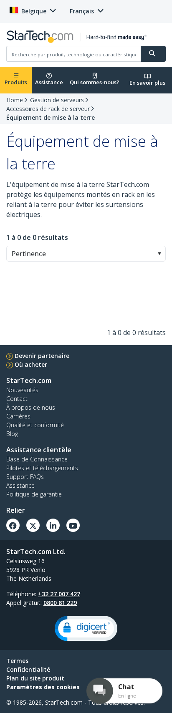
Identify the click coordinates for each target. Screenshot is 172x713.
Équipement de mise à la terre (50, 117)
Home (14, 100)
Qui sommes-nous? (94, 82)
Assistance (49, 82)
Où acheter (31, 364)
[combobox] (86, 254)
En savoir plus (147, 82)
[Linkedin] (53, 525)
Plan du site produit (35, 678)
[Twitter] (33, 525)
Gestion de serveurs (57, 100)
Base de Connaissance (37, 459)
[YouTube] (73, 525)
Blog (12, 434)
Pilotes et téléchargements (42, 468)
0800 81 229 (60, 603)
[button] (159, 253)
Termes (17, 661)
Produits (16, 82)
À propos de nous (30, 407)
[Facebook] (13, 525)
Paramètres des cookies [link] (43, 687)
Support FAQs (25, 477)
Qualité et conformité (35, 425)
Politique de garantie (34, 494)
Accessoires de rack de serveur (48, 109)
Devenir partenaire (42, 356)
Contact (17, 399)
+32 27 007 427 (59, 594)
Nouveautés (22, 390)
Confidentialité (28, 669)
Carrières (18, 416)
